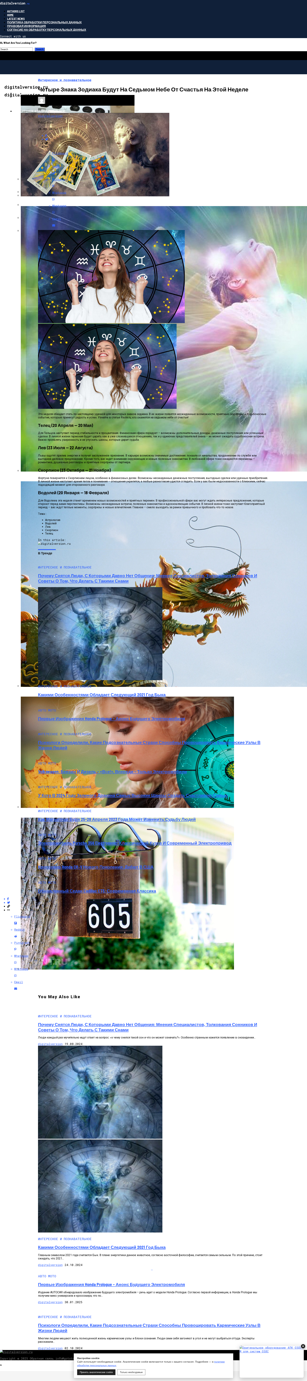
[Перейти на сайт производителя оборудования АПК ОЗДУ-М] (272, 1362)
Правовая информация (26, 26)
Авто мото (22, 93)
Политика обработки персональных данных (44, 22)
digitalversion (50, 116)
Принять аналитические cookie (96, 1372)
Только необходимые (131, 1372)
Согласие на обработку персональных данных (46, 29)
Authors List (16, 11)
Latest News (16, 18)
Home (10, 14)
